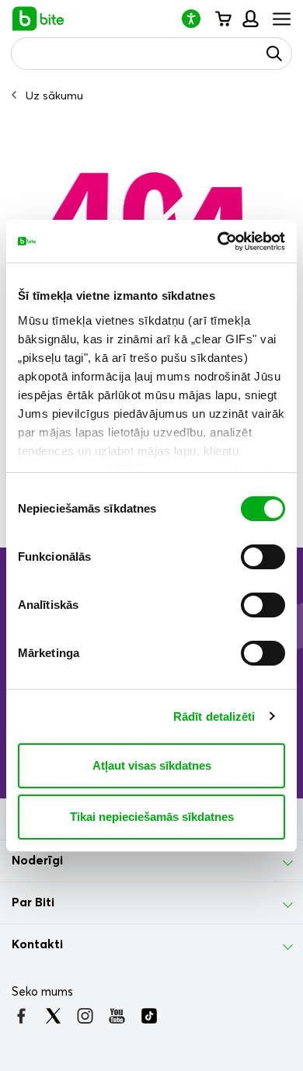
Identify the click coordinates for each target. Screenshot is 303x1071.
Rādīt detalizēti (214, 716)
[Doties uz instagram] (85, 1016)
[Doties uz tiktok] (148, 1016)
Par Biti (33, 902)
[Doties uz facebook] (21, 1016)
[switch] (263, 556)
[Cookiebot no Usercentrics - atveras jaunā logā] (218, 241)
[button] (197, 18)
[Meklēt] (274, 53)
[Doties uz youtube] (117, 1016)
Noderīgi (37, 860)
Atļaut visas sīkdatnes (151, 765)
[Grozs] (222, 18)
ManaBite (249, 18)
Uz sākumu (54, 96)
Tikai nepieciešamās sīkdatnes (152, 816)
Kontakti (37, 944)
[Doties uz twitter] (53, 1016)
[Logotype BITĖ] (38, 18)
